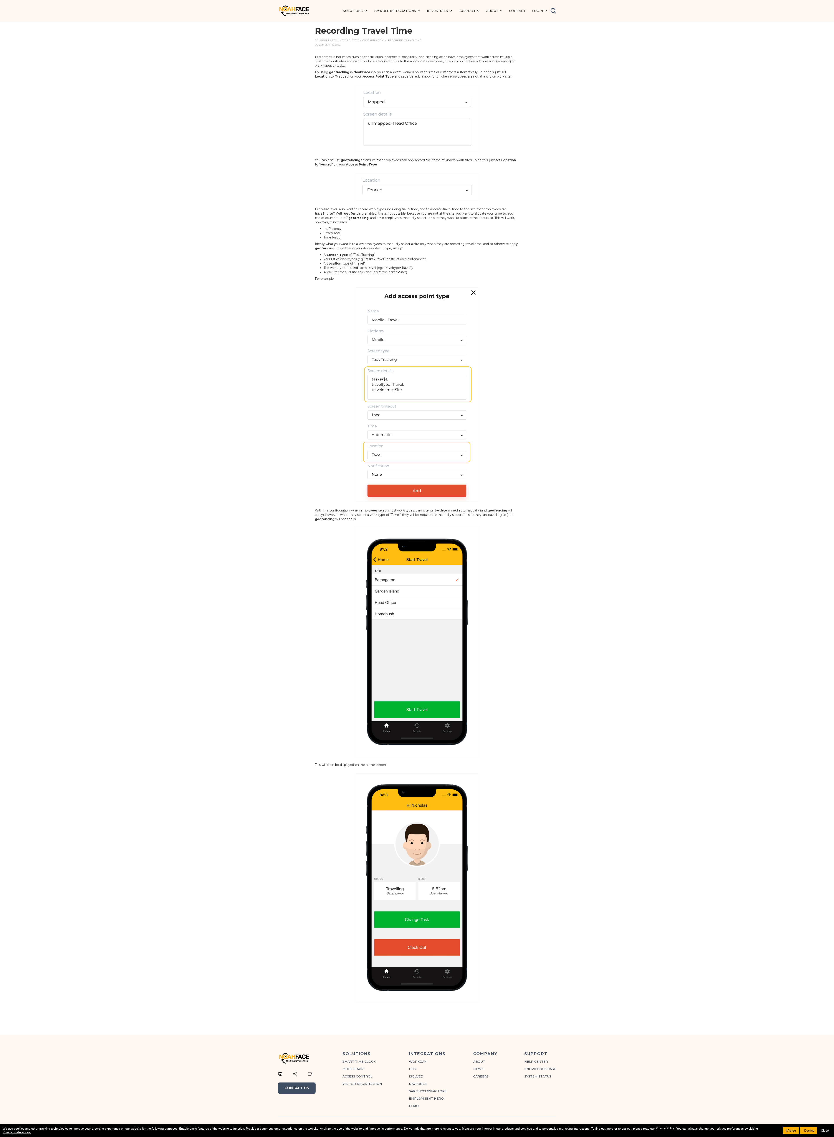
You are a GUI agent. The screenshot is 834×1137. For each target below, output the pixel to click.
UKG (412, 1069)
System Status (537, 1076)
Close (825, 1130)
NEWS (478, 1069)
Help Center (536, 1061)
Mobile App (353, 1069)
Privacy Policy (665, 1128)
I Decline (808, 1130)
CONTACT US (297, 1088)
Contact (517, 11)
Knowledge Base (540, 1069)
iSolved (416, 1076)
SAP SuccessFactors (428, 1091)
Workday (417, 1061)
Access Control (357, 1076)
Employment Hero (426, 1098)
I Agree (791, 1130)
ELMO (414, 1105)
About (479, 1061)
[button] (355, 11)
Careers (481, 1076)
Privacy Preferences (16, 1132)
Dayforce (418, 1083)
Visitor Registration (362, 1083)
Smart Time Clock (359, 1061)
